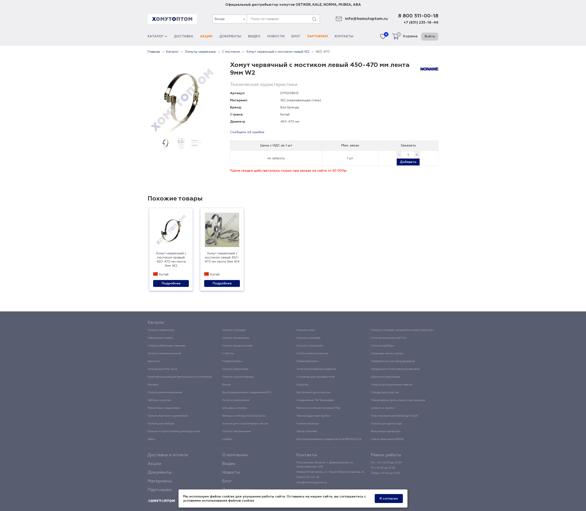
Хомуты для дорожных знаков (391, 384)
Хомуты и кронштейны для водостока (174, 431)
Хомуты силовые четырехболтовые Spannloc (402, 330)
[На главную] (161, 501)
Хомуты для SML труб (162, 369)
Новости (276, 36)
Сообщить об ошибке (247, 132)
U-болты (228, 353)
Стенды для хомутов (385, 392)
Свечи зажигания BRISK (387, 439)
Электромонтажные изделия (316, 369)
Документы (230, 36)
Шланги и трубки (383, 408)
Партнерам (317, 36)
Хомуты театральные (236, 431)
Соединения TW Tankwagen (315, 400)
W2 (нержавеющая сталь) (300, 100)
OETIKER (303, 4)
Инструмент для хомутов (313, 392)
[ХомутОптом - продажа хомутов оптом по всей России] (172, 19)
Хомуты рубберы (383, 345)
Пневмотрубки (232, 361)
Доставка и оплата (168, 455)
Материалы (160, 481)
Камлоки (154, 361)
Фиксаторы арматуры (385, 431)
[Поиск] (314, 19)
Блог (295, 36)
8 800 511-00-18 (418, 16)
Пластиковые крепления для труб (394, 416)
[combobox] (229, 19)
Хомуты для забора (161, 423)
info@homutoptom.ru (366, 19)
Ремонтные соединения (164, 408)
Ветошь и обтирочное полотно (243, 416)
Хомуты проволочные (237, 345)
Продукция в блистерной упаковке (395, 369)
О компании (235, 455)
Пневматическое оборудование (393, 361)
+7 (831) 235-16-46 (421, 23)
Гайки (151, 439)
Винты (226, 384)
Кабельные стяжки (161, 338)
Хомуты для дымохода (386, 423)
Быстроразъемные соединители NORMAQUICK (329, 439)
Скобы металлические (312, 353)
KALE (317, 4)
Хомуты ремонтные (235, 369)
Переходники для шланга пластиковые (398, 400)
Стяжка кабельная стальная (166, 345)
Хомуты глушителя (309, 345)
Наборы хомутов (159, 400)
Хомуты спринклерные (238, 377)
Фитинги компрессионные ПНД (318, 408)
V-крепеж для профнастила (315, 377)
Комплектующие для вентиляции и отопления (180, 377)
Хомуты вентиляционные (165, 392)
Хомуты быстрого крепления (168, 416)
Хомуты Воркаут (307, 423)
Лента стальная (306, 431)
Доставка (183, 36)
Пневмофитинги (307, 361)
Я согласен (389, 498)
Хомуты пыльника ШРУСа (388, 338)
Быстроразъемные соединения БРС (247, 392)
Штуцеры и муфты (234, 408)
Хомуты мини (305, 330)
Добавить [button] (408, 162)
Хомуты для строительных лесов (245, 423)
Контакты (344, 36)
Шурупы (302, 384)
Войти (430, 36)
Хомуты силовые (234, 330)
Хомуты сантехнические (164, 353)
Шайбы (227, 439)
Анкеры (153, 384)
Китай (285, 114)
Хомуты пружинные (235, 338)
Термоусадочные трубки (313, 416)
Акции (206, 36)
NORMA (330, 4)
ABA (357, 4)
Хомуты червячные (161, 330)
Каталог (155, 36)
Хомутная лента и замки (387, 353)
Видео (254, 36)
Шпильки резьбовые (385, 377)
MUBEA (345, 4)
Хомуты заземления (235, 400)
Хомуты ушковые (308, 338)
